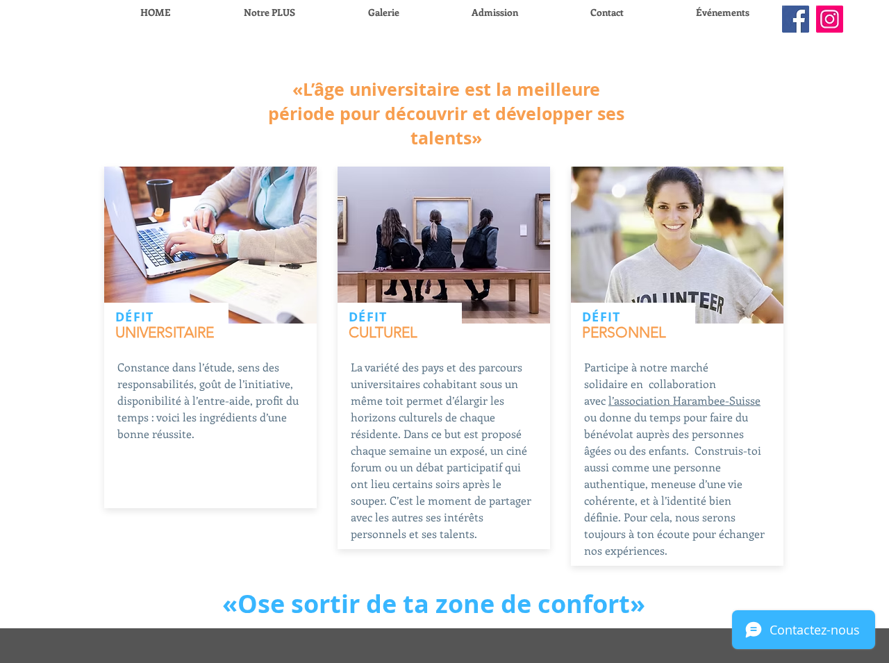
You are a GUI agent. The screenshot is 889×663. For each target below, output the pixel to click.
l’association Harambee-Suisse (684, 400)
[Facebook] (795, 19)
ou (591, 417)
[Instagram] (829, 19)
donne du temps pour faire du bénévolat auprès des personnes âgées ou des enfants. (666, 434)
